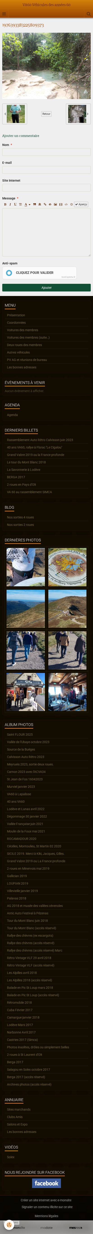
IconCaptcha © (68, 277)
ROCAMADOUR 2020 (21, 839)
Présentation (16, 315)
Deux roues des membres (24, 345)
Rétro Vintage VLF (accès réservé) (30, 965)
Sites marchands (18, 1109)
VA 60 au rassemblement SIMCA (29, 492)
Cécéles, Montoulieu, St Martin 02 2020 (34, 846)
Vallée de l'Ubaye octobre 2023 (28, 742)
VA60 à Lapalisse (19, 794)
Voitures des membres (22, 330)
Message (8, 198)
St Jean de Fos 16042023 (25, 779)
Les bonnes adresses (21, 367)
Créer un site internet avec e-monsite (46, 1200)
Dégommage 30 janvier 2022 (27, 816)
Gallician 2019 (17, 876)
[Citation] (34, 204)
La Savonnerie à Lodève (23, 469)
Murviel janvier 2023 (21, 786)
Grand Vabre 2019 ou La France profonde (36, 861)
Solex (10, 1157)
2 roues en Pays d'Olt (21, 484)
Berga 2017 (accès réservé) (26, 1077)
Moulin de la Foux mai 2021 (26, 831)
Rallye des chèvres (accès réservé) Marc (34, 950)
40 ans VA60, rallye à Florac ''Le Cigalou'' (34, 447)
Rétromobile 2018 (19, 1002)
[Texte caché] (50, 204)
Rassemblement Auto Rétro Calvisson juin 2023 (40, 440)
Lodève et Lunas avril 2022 (25, 809)
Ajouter (47, 287)
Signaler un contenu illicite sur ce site (47, 1207)
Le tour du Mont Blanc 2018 (26, 462)
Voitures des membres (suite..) (28, 337)
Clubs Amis (15, 1117)
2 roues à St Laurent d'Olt (24, 1054)
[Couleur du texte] (27, 204)
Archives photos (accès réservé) (29, 1084)
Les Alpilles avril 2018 (22, 973)
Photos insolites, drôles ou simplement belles (38, 1047)
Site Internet (11, 180)
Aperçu (82, 204)
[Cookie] (9, 1225)
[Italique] (10, 204)
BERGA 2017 (16, 477)
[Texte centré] (39, 204)
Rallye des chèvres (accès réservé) (30, 943)
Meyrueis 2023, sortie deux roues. (30, 764)
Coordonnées (16, 322)
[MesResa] (75, 1227)
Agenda (12, 415)
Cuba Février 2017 (20, 1010)
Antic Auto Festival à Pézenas (27, 913)
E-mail (7, 162)
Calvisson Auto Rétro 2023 (25, 757)
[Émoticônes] (71, 204)
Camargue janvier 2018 (23, 1017)
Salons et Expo (17, 1124)
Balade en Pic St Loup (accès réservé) (33, 995)
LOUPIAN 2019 (17, 883)
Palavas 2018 (16, 898)
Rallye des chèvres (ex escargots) (30, 935)
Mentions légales (46, 1216)
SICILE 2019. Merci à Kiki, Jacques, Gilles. (36, 853)
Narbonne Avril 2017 (21, 1032)
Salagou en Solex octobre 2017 (28, 1069)
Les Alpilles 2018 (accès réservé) (29, 980)
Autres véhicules (18, 352)
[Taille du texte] (20, 204)
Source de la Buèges (21, 749)
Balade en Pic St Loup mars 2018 (30, 987)
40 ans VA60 (16, 801)
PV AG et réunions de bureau (27, 360)
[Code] (66, 204)
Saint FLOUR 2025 (20, 734)
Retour (46, 114)
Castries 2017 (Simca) (22, 1040)
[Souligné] (15, 204)
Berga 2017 (15, 1062)
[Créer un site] (17, 1227)
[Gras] (5, 204)
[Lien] (45, 204)
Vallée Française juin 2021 (25, 824)
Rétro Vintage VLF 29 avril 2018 (29, 958)
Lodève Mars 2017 (20, 1025)
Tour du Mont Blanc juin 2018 (27, 920)
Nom (5, 145)
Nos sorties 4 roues (20, 517)
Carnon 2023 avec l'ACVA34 (26, 772)
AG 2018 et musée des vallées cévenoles (35, 906)
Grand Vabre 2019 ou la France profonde (35, 455)
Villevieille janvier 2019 (22, 891)
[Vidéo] (61, 204)
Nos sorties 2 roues (20, 525)
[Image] (55, 204)
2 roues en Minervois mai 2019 (28, 868)
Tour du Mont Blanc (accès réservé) (31, 928)
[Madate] (46, 1227)
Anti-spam (9, 263)
